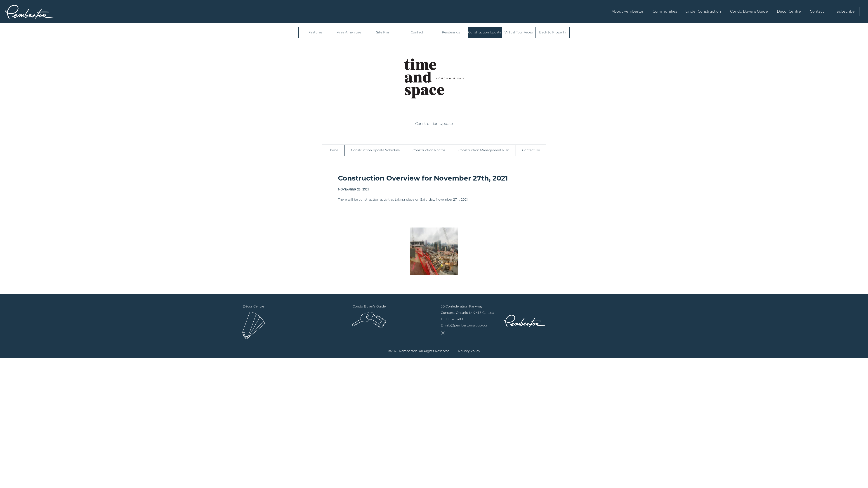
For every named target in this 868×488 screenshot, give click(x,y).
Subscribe (846, 11)
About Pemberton (628, 11)
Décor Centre (789, 11)
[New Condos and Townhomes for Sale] (29, 12)
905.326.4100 (454, 319)
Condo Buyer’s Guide (749, 11)
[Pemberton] (524, 320)
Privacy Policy (469, 351)
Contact (817, 11)
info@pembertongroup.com (467, 325)
